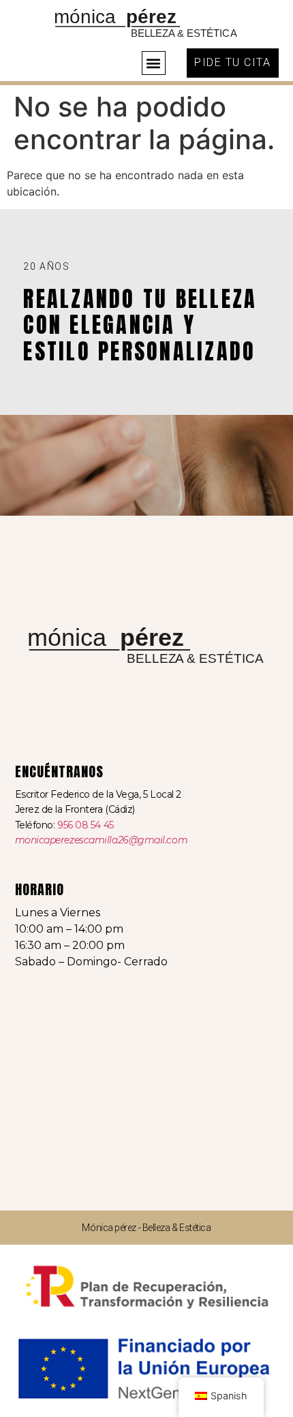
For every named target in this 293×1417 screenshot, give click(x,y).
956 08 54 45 (85, 825)
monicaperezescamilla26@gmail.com (101, 840)
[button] (154, 63)
